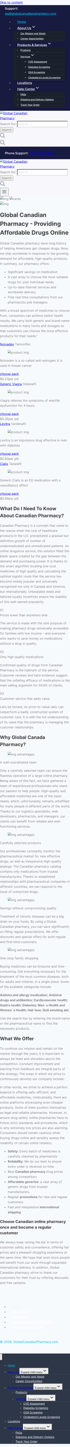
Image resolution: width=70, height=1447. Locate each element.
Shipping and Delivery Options (37, 99)
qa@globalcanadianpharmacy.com (30, 13)
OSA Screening (36, 72)
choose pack (9, 374)
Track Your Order (30, 104)
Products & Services (20, 1387)
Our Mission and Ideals (33, 33)
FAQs (23, 94)
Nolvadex (7, 344)
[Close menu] (1, 1357)
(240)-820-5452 (41, 153)
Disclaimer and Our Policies (31, 1322)
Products (25, 50)
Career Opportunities (32, 38)
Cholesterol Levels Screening (44, 77)
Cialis (4, 464)
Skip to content (11, 2)
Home (21, 22)
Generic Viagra (11, 384)
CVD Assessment (37, 61)
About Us (13, 1372)
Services (21, 1399)
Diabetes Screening (39, 66)
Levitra (5, 424)
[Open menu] (4, 192)
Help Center (20, 1312)
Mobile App (19, 1317)
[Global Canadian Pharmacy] (14, 118)
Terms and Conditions (27, 1327)
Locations (24, 83)
